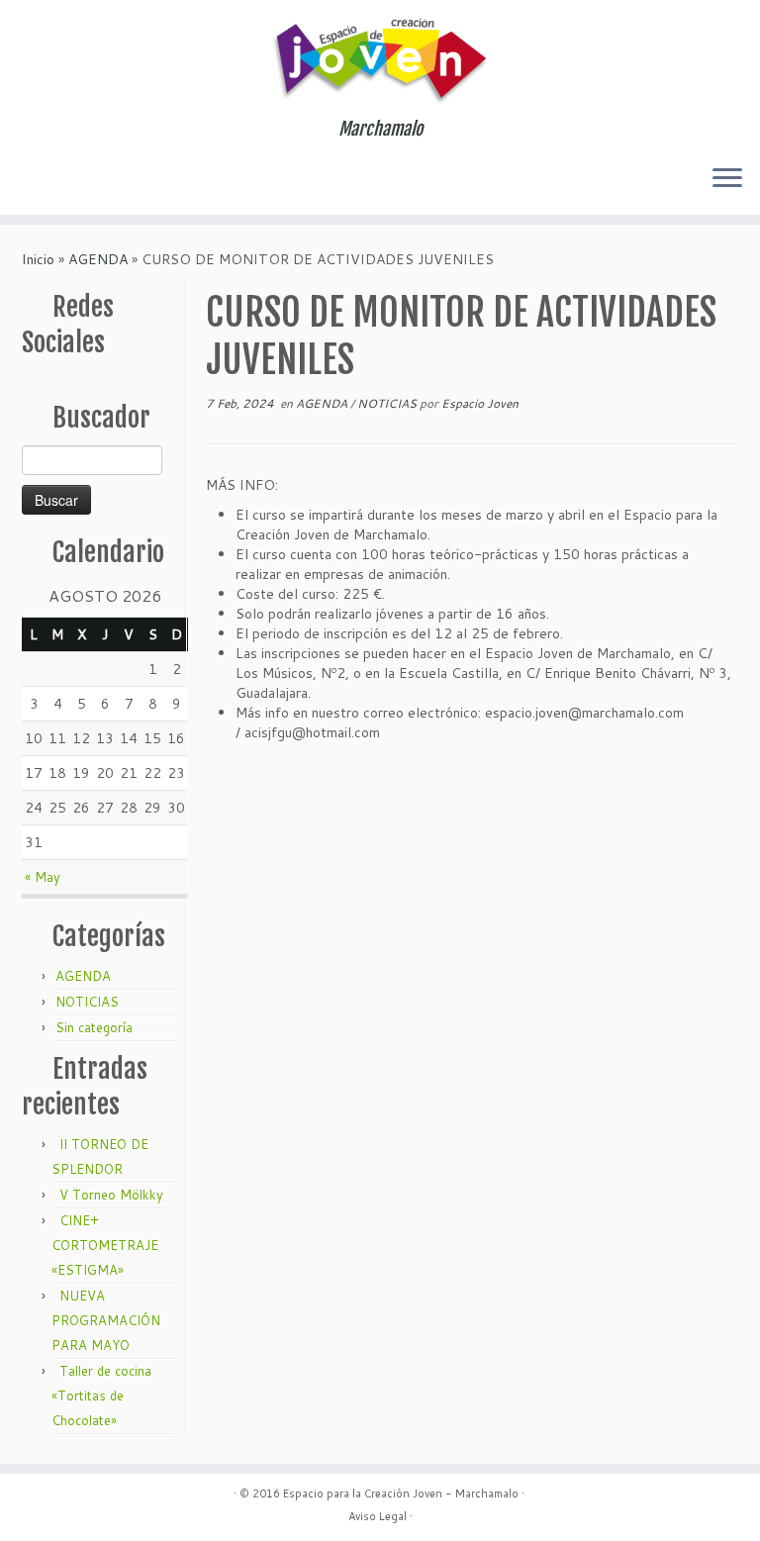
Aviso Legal (377, 1516)
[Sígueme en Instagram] (89, 177)
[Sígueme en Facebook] (62, 176)
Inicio (38, 259)
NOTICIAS (87, 1002)
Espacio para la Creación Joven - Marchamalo (401, 1493)
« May (42, 877)
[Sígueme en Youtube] (116, 174)
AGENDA (98, 259)
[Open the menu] (727, 179)
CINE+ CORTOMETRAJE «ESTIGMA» (104, 1245)
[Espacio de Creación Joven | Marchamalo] (380, 59)
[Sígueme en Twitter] (36, 177)
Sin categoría (94, 1027)
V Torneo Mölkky (111, 1195)
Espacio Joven (480, 403)
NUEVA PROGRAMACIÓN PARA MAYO (105, 1320)
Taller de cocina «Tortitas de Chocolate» (101, 1395)
